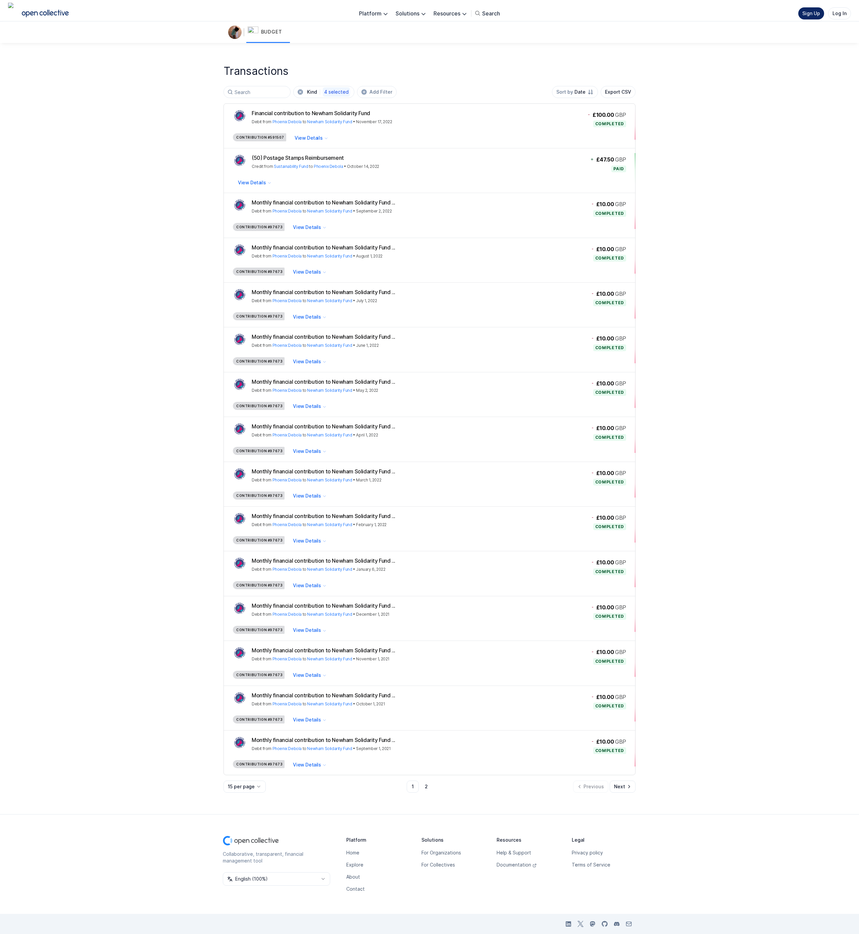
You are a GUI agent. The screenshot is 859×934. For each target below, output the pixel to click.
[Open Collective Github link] (604, 924)
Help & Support (514, 852)
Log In (839, 13)
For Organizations (441, 852)
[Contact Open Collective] (629, 924)
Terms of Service (591, 865)
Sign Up (811, 13)
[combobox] (575, 92)
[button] (268, 32)
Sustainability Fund (291, 166)
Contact (355, 889)
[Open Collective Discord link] (616, 924)
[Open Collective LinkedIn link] (568, 924)
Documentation (514, 865)
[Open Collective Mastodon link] (592, 924)
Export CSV (618, 92)
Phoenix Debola (287, 121)
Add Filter (380, 92)
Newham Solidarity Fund (329, 121)
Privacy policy (587, 852)
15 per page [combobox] (241, 786)
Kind (328, 92)
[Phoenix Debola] (236, 32)
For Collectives (438, 865)
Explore (354, 865)
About (353, 877)
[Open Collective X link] (580, 924)
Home (352, 852)
